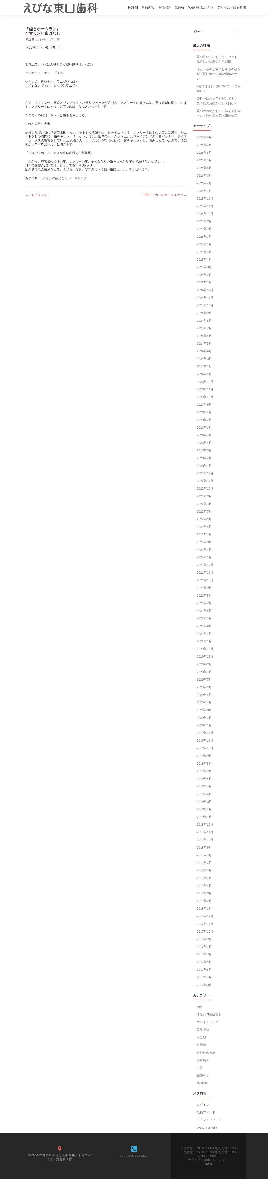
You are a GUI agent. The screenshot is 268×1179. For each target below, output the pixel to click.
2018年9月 (204, 847)
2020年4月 (204, 702)
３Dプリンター (37, 195)
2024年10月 (205, 305)
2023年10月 (205, 397)
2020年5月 (204, 694)
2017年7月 (204, 954)
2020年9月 (204, 664)
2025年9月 (204, 221)
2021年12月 (205, 565)
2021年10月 (205, 580)
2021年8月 (204, 595)
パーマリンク (77, 178)
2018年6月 (204, 870)
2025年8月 (204, 229)
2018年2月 (204, 901)
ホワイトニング (208, 1022)
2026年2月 (204, 183)
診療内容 (148, 7)
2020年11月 (205, 656)
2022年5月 (204, 526)
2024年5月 (204, 343)
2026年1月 (204, 190)
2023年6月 (204, 427)
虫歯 (200, 1067)
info (199, 1006)
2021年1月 (204, 641)
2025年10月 (205, 213)
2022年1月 (204, 557)
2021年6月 (204, 610)
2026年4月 (204, 168)
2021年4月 (204, 626)
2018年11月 (205, 832)
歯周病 (201, 1044)
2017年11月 (205, 923)
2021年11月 (205, 572)
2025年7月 (204, 236)
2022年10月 (205, 488)
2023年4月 (204, 442)
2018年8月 (204, 855)
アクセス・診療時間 (232, 7)
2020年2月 (204, 717)
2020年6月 (204, 687)
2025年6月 (204, 244)
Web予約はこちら (201, 7)
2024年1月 (204, 374)
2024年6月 (204, 336)
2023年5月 (204, 435)
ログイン (203, 1104)
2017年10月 (205, 931)
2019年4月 (204, 794)
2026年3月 (204, 175)
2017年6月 (204, 962)
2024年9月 (204, 313)
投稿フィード (206, 1112)
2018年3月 (204, 893)
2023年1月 (204, 465)
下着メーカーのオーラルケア (164, 195)
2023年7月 (204, 420)
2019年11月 (205, 740)
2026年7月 (204, 145)
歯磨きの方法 (206, 1052)
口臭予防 (203, 1029)
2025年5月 (204, 252)
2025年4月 (204, 259)
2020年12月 (205, 649)
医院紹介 (164, 7)
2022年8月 (204, 504)
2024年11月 (205, 297)
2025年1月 (204, 282)
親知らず (203, 1075)
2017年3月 (204, 985)
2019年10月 (205, 748)
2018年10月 (205, 839)
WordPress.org (207, 1127)
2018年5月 (204, 878)
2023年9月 (204, 404)
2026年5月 (204, 160)
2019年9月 (204, 755)
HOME (133, 7)
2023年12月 (205, 381)
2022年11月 (205, 481)
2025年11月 (205, 206)
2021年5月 (204, 618)
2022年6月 (204, 519)
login (208, 1163)
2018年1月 (204, 908)
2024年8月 (204, 320)
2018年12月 (205, 824)
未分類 (201, 1037)
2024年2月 (204, 366)
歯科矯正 (203, 1060)
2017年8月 (204, 946)
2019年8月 (204, 763)
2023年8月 (204, 412)
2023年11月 (205, 389)
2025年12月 (205, 198)
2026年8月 (204, 137)
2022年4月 (204, 534)
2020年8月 (204, 671)
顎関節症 (203, 1083)
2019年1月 (204, 817)
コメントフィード (209, 1120)
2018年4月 (204, 885)
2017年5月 (204, 969)
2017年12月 (205, 916)
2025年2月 (204, 274)
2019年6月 (204, 778)
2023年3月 (204, 450)
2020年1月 (204, 725)
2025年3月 (204, 267)
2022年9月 (204, 496)
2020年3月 (204, 710)
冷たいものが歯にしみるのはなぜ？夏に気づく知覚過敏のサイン (219, 73)
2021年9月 (204, 588)
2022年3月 (204, 542)
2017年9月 (204, 939)
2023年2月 (204, 458)
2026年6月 (204, 152)
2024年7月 (204, 328)
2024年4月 (204, 351)
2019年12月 (205, 733)
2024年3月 (204, 358)
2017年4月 (204, 977)
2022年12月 (205, 473)
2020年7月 (204, 679)
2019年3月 (204, 801)
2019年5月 (204, 786)
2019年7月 (204, 771)
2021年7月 (204, 603)
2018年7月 (204, 862)
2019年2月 (204, 809)
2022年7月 (204, 511)
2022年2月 (204, 549)
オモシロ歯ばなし (54, 178)
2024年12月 (205, 290)
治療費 (179, 7)
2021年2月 (204, 633)
